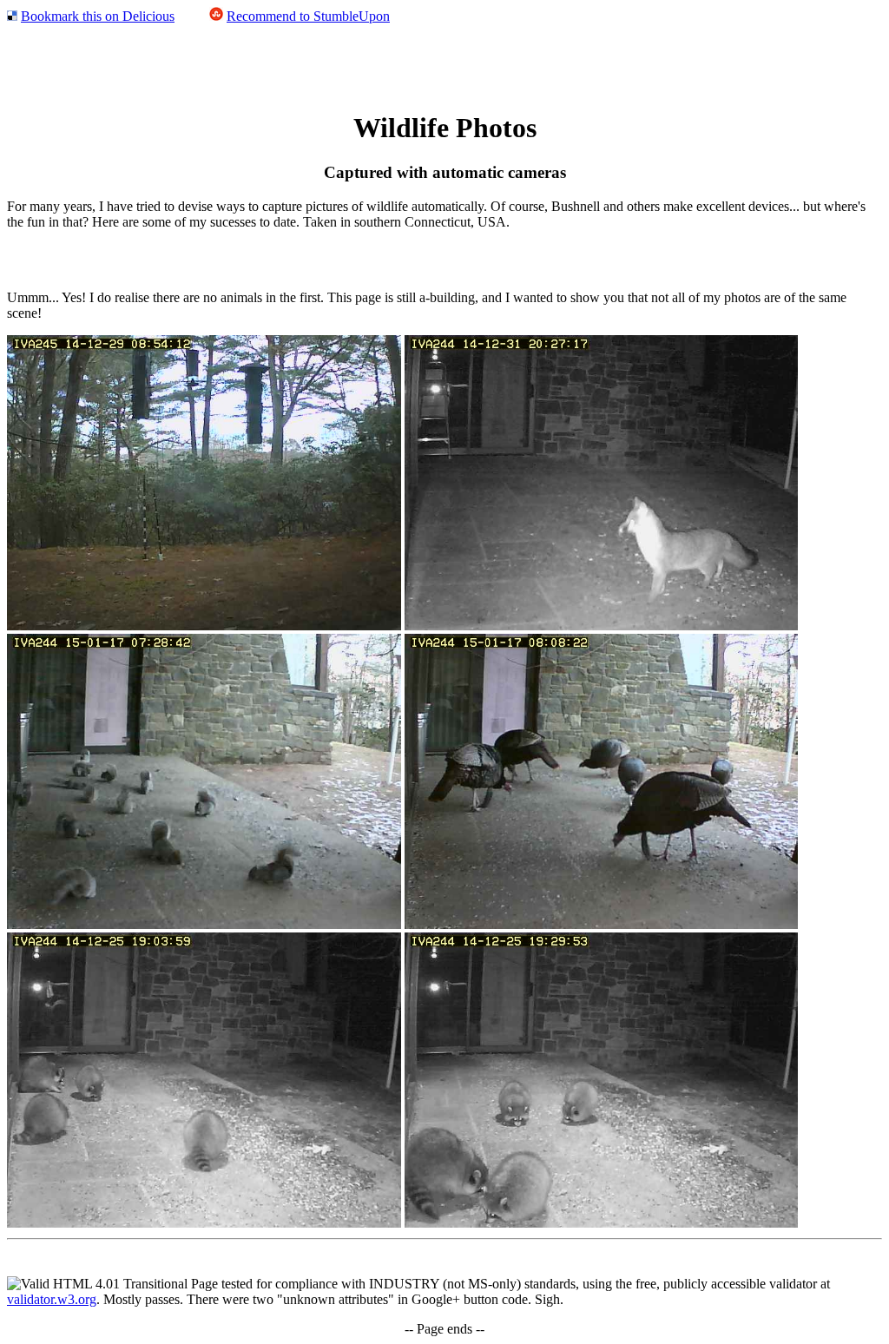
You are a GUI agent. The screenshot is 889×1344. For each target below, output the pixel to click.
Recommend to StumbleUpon (308, 16)
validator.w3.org (51, 1299)
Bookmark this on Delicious (98, 16)
